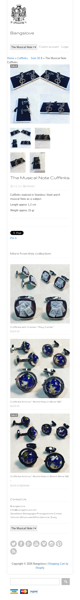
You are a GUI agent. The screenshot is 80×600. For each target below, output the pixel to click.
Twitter (13, 543)
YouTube (36, 543)
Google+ (28, 543)
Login (65, 46)
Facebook (21, 543)
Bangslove (22, 32)
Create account (49, 46)
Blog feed (13, 551)
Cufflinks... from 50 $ (29, 58)
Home (10, 58)
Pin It (13, 238)
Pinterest (59, 543)
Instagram (51, 543)
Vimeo (44, 543)
